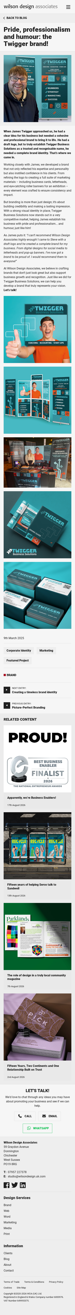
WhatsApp (41, 1128)
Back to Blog (17, 18)
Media (8, 1228)
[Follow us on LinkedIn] (23, 1185)
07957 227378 (17, 1172)
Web (6, 1211)
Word (7, 1216)
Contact (9, 1270)
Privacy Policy (56, 1282)
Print (7, 1234)
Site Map (21, 1287)
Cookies (8, 1287)
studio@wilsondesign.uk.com (27, 1176)
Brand (11, 675)
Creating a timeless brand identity (34, 692)
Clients (8, 1253)
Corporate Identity (19, 650)
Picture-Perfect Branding (28, 707)
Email (53, 1116)
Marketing (46, 650)
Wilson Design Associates (31, 7)
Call (28, 1116)
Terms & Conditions (34, 1282)
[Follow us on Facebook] (6, 1185)
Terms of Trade (11, 1282)
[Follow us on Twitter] (14, 1185)
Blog (6, 1259)
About (7, 1264)
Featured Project (18, 660)
